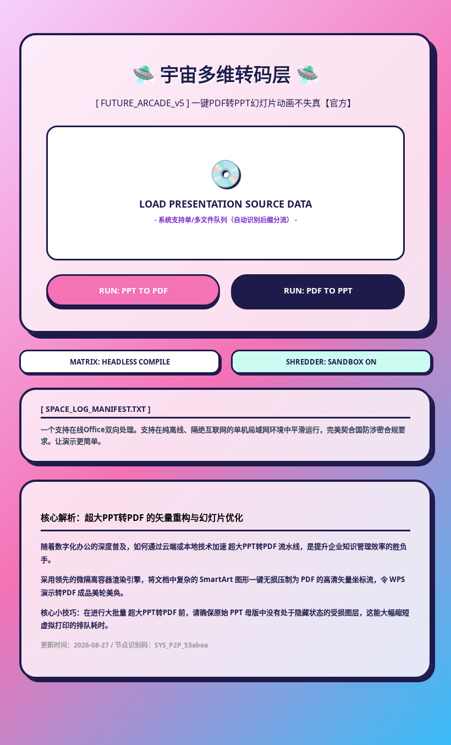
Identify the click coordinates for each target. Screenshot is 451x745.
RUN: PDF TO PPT (318, 290)
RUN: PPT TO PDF (133, 290)
